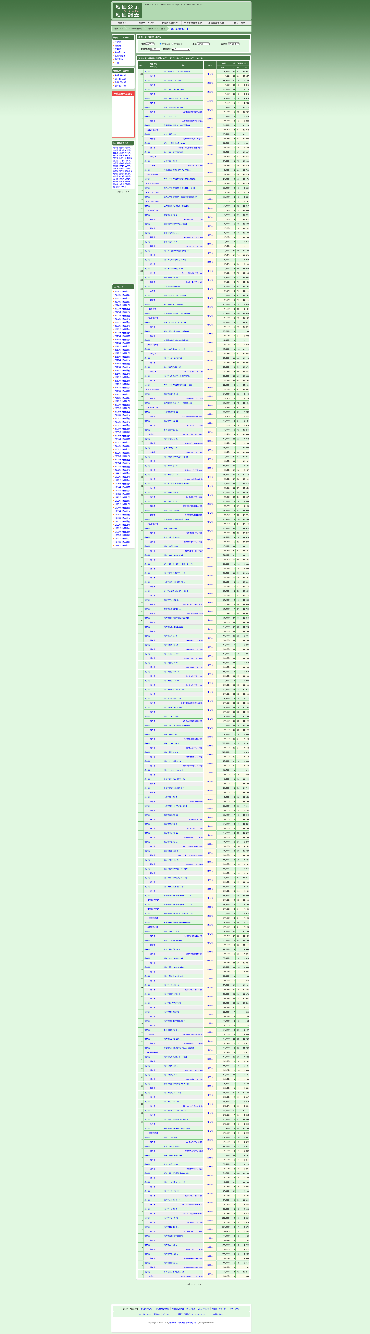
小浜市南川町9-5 (170, 797)
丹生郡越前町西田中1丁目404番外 (177, 1128)
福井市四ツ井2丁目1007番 (193, 658)
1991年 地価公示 (122, 531)
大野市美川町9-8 (170, 161)
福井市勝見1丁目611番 (194, 667)
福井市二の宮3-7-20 (172, 1209)
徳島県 (128, 176)
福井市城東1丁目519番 (194, 1079)
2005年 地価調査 (122, 432)
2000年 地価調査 (122, 466)
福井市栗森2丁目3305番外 (174, 89)
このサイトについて (203, 1314)
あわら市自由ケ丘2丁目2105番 (192, 1276)
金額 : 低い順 (120, 82)
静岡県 (115, 166)
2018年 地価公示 (122, 346)
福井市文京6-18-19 (171, 985)
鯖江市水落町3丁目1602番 (193, 837)
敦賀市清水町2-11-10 (172, 1146)
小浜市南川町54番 (196, 801)
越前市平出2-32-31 (171, 600)
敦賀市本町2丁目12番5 (194, 1169)
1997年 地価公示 (122, 490)
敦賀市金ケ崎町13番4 (195, 613)
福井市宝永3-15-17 (171, 671)
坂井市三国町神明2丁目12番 (193, 112)
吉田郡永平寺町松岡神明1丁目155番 (178, 904)
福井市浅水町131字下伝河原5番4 (177, 71)
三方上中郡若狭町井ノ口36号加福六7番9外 (180, 197)
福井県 (128, 160)
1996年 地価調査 (122, 493)
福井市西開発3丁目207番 (174, 1236)
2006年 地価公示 (122, 428)
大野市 (152, 120)
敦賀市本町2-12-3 (171, 1164)
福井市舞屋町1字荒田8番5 (174, 689)
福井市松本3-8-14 (171, 644)
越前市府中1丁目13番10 (194, 864)
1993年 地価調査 (122, 514)
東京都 (115, 158)
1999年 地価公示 (122, 476)
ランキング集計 (234, 1308)
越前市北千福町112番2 (173, 940)
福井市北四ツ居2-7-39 (172, 698)
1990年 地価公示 (122, 538)
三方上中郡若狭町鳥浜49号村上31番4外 (179, 188)
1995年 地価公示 (122, 504)
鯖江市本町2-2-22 (171, 421)
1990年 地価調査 (122, 535)
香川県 (115, 179)
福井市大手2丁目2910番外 (193, 1267)
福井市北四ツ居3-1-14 (172, 761)
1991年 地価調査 (122, 528)
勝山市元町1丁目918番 (194, 246)
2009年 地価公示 (122, 408)
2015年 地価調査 (122, 363)
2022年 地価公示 (122, 318)
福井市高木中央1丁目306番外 (175, 1056)
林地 (117, 62)
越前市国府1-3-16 (171, 394)
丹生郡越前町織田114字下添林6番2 (178, 125)
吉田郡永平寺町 (153, 900)
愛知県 (121, 166)
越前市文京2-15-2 (171, 850)
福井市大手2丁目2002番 (194, 1249)
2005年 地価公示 (122, 435)
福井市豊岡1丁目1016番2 (194, 551)
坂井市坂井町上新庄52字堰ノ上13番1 (178, 564)
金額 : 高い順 (120, 75)
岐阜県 (128, 163)
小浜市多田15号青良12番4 (174, 582)
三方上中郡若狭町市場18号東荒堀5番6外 (180, 179)
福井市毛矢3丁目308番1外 (193, 479)
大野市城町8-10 (170, 134)
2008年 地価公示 (122, 414)
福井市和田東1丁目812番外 (174, 1021)
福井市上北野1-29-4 (172, 716)
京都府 (121, 168)
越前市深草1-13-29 (171, 510)
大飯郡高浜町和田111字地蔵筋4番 (177, 313)
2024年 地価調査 (122, 301)
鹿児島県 (116, 186)
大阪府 (128, 168)
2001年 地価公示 (122, 462)
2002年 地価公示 (122, 456)
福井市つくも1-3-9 (171, 465)
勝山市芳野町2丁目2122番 (193, 219)
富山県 (115, 160)
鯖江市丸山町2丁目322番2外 (192, 1204)
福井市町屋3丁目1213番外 (193, 936)
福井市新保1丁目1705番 (173, 627)
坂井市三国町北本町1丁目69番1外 (190, 147)
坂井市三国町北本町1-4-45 (174, 143)
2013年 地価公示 (122, 380)
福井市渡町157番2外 (172, 994)
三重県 (128, 166)
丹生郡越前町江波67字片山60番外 (177, 170)
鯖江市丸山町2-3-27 (172, 1200)
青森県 (121, 147)
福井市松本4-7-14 (171, 752)
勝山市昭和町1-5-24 (172, 232)
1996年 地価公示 (122, 497)
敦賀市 (152, 541)
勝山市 (152, 219)
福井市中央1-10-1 (171, 1254)
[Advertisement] (197, 12)
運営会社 (156, 1314)
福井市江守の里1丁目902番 (174, 573)
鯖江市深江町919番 (196, 819)
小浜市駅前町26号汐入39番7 (192, 416)
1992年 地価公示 (122, 524)
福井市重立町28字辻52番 (174, 976)
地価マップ (123, 22)
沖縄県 (123, 186)
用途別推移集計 (216, 22)
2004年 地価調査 (122, 438)
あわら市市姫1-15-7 (172, 429)
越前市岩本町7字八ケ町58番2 (175, 295)
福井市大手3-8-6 (170, 1137)
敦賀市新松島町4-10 (172, 949)
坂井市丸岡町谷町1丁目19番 (175, 259)
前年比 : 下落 (120, 85)
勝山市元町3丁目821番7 (194, 282)
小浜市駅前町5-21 (171, 412)
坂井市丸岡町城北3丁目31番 (175, 322)
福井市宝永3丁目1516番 (194, 676)
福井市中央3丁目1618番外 (193, 739)
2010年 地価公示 (122, 401)
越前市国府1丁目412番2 (194, 398)
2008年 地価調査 (122, 411)
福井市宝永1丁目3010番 (194, 685)
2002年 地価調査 (122, 452)
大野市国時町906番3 (172, 286)
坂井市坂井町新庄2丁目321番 (175, 877)
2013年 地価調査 (122, 377)
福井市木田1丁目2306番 (173, 958)
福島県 (115, 153)
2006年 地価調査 (122, 425)
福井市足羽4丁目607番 (194, 533)
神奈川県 (122, 158)
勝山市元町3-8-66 (171, 277)
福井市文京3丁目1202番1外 (193, 1106)
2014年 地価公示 (122, 373)
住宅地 (118, 41)
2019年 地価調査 (122, 335)
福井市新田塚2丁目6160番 (193, 1043)
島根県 (121, 173)
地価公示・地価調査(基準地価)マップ (183, 1322)
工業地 (118, 48)
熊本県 (115, 184)
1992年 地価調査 (122, 521)
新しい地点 (239, 22)
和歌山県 (128, 171)
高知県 (128, 179)
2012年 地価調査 (122, 384)
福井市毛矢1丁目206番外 (194, 443)
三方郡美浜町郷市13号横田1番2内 (177, 922)
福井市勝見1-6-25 (171, 662)
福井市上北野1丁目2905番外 (192, 721)
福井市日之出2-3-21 (172, 1227)
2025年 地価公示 (122, 298)
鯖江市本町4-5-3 (170, 824)
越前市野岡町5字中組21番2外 (175, 223)
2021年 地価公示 (122, 325)
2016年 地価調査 (122, 356)
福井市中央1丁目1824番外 (193, 1258)
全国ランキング (203, 1308)
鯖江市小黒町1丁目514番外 (193, 846)
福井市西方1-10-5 (171, 1065)
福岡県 (115, 181)
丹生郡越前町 (152, 129)
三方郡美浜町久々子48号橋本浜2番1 (178, 403)
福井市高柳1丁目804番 (173, 1155)
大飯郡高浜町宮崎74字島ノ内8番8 (177, 519)
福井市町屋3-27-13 (171, 931)
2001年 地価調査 (122, 459)
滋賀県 (115, 168)
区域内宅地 (120, 55)
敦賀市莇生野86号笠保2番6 (174, 779)
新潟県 (129, 158)
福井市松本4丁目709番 (194, 757)
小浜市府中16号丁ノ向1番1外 (175, 806)
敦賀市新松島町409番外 (194, 954)
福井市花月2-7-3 (170, 635)
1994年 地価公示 (122, 510)
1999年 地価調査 (122, 473)
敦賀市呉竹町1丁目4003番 (193, 542)
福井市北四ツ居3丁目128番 (193, 766)
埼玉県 (121, 155)
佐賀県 (121, 181)
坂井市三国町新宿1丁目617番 (192, 273)
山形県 (128, 150)
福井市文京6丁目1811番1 (194, 989)
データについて (169, 1314)
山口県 (121, 176)
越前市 (152, 228)
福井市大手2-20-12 (171, 743)
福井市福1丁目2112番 (172, 1003)
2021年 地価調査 (122, 322)
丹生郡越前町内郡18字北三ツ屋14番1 (178, 913)
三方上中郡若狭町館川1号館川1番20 (178, 385)
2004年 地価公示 (122, 442)
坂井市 (152, 112)
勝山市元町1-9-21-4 (171, 241)
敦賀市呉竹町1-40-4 (172, 537)
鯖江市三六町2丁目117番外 (193, 506)
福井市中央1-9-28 (171, 1218)
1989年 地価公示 (122, 545)
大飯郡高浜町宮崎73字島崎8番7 (176, 340)
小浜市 (152, 416)
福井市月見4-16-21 (171, 492)
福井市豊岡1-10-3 (171, 546)
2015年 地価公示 (122, 366)
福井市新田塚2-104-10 (173, 1039)
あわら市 (152, 156)
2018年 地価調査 (122, 342)
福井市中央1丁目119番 (194, 1222)
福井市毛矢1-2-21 (171, 438)
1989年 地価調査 (122, 541)
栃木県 (128, 153)
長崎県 (128, 181)
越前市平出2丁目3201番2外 (193, 604)
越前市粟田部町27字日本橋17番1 (177, 331)
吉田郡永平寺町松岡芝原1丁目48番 (177, 895)
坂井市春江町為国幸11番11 (174, 886)
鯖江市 (152, 425)
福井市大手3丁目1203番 (194, 1142)
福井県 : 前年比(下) (180, 28)
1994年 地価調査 (122, 507)
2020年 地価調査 (122, 329)
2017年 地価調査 (122, 349)
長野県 (121, 163)
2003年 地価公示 (122, 449)
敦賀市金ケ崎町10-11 (172, 609)
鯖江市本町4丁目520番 (194, 828)
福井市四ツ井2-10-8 (172, 653)
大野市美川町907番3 (195, 165)
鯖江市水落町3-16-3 (172, 833)
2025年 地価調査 (122, 294)
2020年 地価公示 (122, 332)
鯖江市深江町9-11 (171, 815)
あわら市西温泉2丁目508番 (174, 349)
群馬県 (115, 155)
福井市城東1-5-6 (170, 1074)
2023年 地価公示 (122, 311)
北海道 (115, 147)
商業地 (118, 45)
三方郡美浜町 (152, 210)
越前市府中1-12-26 (171, 859)
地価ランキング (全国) (156, 28)
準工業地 (119, 59)
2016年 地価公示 (122, 359)
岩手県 (128, 147)
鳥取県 (115, 173)
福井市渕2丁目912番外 (173, 80)
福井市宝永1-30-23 (171, 680)
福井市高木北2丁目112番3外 (175, 1110)
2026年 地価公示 (122, 291)
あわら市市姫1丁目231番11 (193, 434)
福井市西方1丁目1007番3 (194, 1070)
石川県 (121, 160)
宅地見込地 (120, 52)
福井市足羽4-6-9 (170, 528)
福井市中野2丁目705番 (173, 358)
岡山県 (128, 173)
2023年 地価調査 (122, 308)
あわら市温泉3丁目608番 (174, 304)
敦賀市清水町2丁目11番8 (194, 1151)
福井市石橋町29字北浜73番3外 (176, 98)
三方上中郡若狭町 (153, 183)
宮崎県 (128, 184)
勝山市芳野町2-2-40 (172, 215)
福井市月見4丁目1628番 (194, 497)
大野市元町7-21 (170, 116)
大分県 (121, 184)
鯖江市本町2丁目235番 (194, 425)
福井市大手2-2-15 (171, 1262)
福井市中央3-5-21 (171, 734)
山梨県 (115, 163)
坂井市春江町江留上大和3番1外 (176, 1119)
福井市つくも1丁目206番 (194, 470)
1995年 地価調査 (122, 500)
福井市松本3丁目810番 (194, 649)
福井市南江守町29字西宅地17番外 (177, 725)
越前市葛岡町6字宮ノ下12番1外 (176, 868)
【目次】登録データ (185, 1314)
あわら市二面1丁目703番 (174, 152)
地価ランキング (146, 22)
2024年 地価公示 (122, 305)
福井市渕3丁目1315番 (172, 1092)
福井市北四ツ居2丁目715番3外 (192, 703)
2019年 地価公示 (122, 339)
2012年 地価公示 (122, 387)
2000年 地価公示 (122, 469)
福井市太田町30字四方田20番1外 (177, 483)
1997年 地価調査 (122, 486)
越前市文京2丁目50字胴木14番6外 (190, 855)
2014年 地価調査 (122, 370)
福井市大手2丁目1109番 (194, 748)
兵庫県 (115, 171)
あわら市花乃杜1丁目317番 (193, 371)
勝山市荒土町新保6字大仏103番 (176, 1083)
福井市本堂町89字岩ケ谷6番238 (176, 250)
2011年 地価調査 (122, 390)
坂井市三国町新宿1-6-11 (173, 268)
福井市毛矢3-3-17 (171, 474)
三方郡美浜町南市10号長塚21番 (176, 206)
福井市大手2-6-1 (170, 1245)
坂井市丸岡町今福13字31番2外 (176, 591)
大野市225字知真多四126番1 (192, 121)
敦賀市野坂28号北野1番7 (174, 788)
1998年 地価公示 (122, 483)
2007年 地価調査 (122, 418)
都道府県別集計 (170, 22)
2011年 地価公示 (122, 394)
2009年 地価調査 (122, 404)
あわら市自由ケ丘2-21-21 (174, 1271)
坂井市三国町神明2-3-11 (173, 107)
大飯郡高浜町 (152, 318)
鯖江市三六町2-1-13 (172, 501)
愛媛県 (121, 179)
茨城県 (121, 153)
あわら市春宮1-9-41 (172, 1030)
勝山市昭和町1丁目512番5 (193, 237)
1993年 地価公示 (122, 517)
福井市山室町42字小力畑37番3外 (177, 376)
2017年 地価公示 (122, 353)
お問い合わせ (218, 1314)
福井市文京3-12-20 (171, 1101)
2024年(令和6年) (135, 28)
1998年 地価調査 (122, 480)
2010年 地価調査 (122, 397)
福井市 (152, 76)
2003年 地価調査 (122, 445)
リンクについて (145, 1314)
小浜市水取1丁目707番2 (194, 452)
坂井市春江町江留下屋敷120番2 (176, 1173)
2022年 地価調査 (122, 315)
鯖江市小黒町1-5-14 (172, 842)
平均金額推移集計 (193, 22)
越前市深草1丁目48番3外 (194, 515)
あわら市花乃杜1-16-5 (172, 367)
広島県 (115, 176)
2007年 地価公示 (122, 421)
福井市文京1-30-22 (171, 1191)
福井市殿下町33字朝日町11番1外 (177, 618)
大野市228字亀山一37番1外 (193, 139)
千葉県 (128, 155)
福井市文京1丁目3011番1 (194, 1195)
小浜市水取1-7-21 (171, 447)
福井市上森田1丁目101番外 (174, 770)
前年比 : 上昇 (120, 78)
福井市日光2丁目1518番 (173, 555)
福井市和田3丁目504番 (173, 707)
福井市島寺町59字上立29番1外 (176, 456)
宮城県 (115, 150)
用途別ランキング (219, 1308)
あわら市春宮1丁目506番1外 (192, 1034)
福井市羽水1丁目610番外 (174, 967)
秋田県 (121, 150)
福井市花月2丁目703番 (194, 640)
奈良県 (121, 171)
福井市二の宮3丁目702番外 (193, 1213)
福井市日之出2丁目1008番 (193, 1231)
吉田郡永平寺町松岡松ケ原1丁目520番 (179, 1048)
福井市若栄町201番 (171, 1012)
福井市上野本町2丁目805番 (174, 1182)
